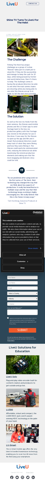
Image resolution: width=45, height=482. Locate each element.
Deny (22, 268)
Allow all (22, 255)
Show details (33, 248)
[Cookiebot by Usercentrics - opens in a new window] (32, 212)
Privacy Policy (10, 341)
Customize (21, 261)
